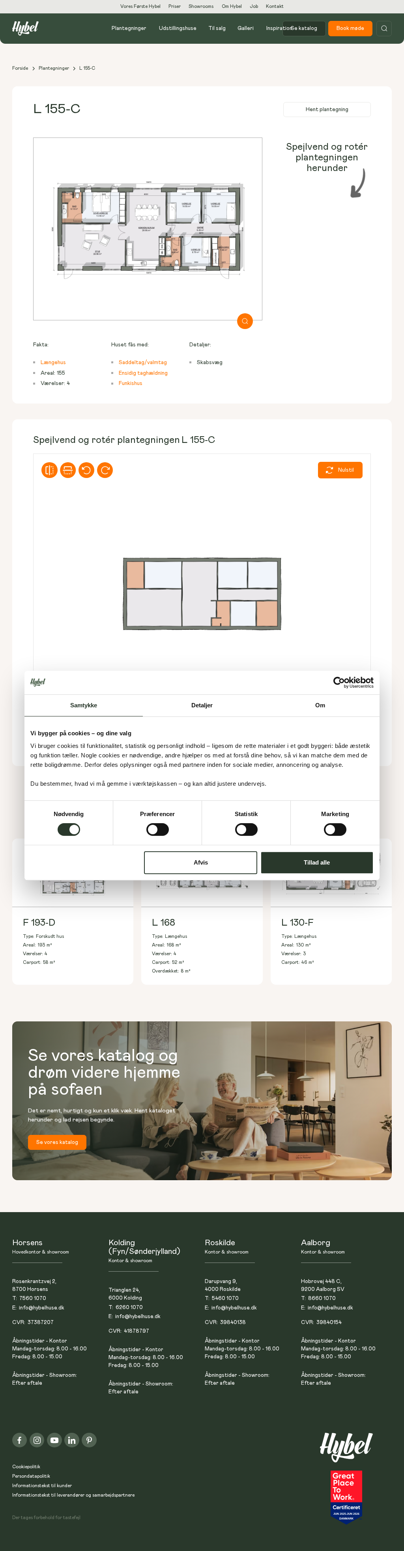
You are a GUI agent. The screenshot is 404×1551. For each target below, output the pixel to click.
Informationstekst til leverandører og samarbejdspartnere (73, 1495)
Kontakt (275, 6)
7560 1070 (32, 1298)
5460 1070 (225, 1298)
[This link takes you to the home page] (346, 1452)
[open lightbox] (147, 229)
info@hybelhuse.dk (41, 1308)
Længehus (53, 362)
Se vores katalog (57, 1142)
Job (254, 6)
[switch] (157, 829)
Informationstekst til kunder (42, 1486)
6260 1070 (129, 1307)
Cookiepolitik (26, 1467)
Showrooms (201, 6)
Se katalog (304, 28)
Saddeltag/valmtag (143, 362)
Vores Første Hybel (140, 6)
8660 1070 (322, 1298)
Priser (174, 6)
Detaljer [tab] (202, 705)
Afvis (201, 862)
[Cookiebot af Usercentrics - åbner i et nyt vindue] (339, 682)
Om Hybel (232, 6)
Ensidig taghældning (143, 373)
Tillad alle (317, 862)
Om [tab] (320, 705)
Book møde (350, 28)
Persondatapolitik (31, 1476)
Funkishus (130, 383)
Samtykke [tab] (83, 705)
